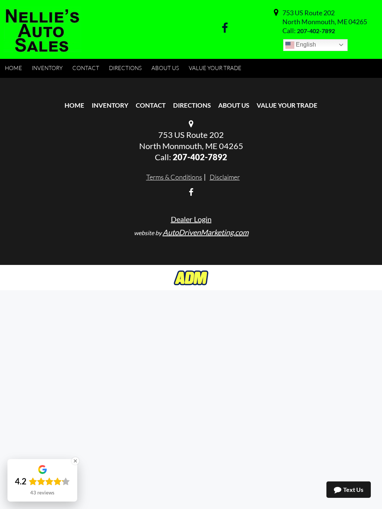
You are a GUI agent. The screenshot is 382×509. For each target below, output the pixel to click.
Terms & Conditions (174, 177)
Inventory (110, 105)
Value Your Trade (287, 105)
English (305, 44)
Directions (192, 105)
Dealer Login (191, 219)
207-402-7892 (316, 30)
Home (74, 105)
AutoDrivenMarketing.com (205, 232)
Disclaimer (225, 177)
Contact (151, 105)
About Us (233, 105)
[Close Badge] (75, 461)
